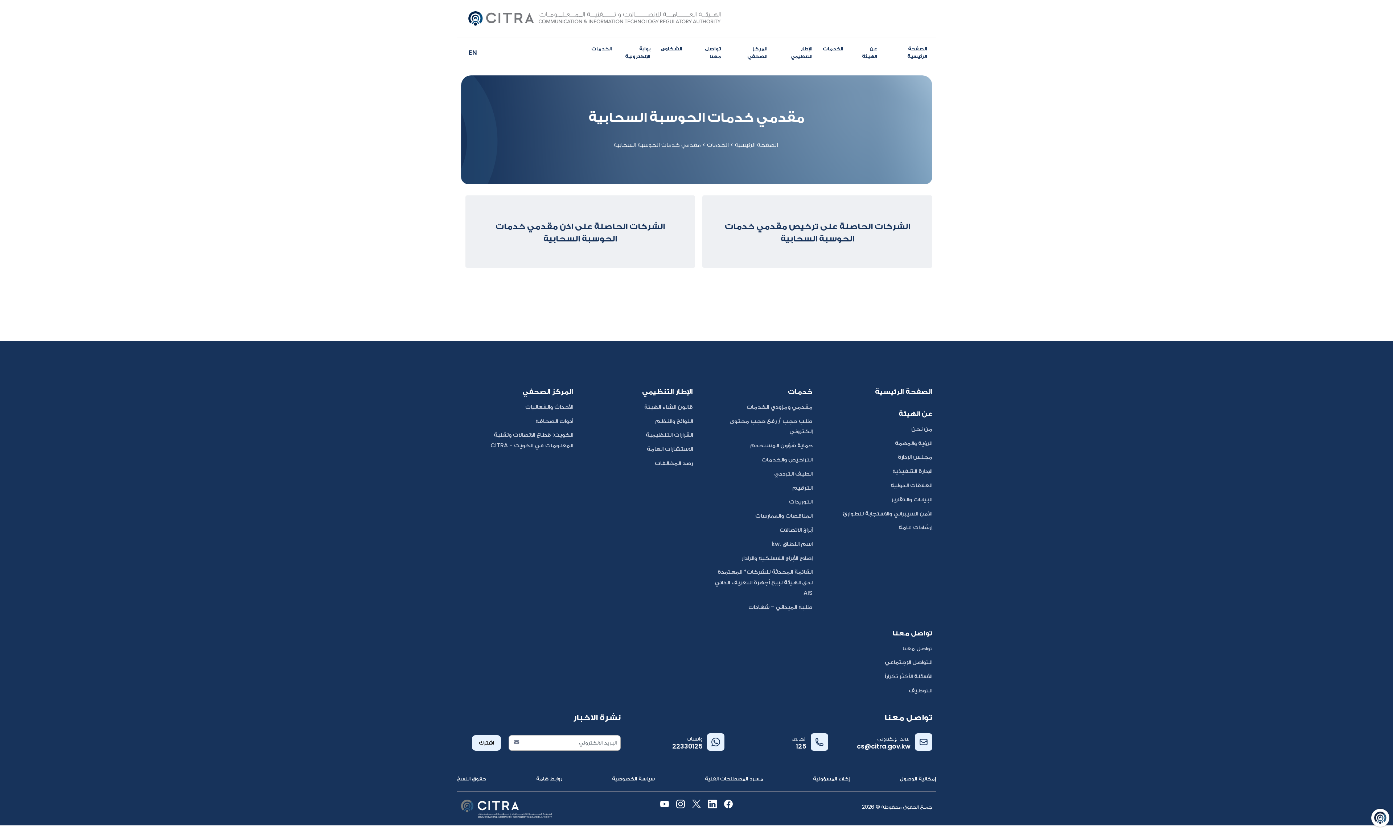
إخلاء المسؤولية (831, 778)
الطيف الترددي (793, 473)
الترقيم (802, 488)
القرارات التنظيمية (669, 435)
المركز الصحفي (757, 52)
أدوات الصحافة (554, 421)
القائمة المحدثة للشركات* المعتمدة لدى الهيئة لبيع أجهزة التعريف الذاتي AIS (764, 582)
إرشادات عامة (915, 527)
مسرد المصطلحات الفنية (734, 778)
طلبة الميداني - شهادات (780, 607)
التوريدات (801, 501)
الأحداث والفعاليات (549, 407)
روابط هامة (549, 778)
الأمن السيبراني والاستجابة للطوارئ (887, 513)
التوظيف (920, 690)
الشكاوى (671, 48)
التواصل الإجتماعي (908, 662)
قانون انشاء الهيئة (668, 407)
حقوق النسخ (471, 778)
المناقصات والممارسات (784, 515)
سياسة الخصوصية (633, 778)
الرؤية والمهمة (913, 443)
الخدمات (833, 48)
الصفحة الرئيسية (917, 52)
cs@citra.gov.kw (884, 746)
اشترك (486, 742)
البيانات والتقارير (911, 499)
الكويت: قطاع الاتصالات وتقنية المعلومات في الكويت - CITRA (531, 440)
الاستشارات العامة (670, 449)
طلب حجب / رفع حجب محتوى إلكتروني (771, 426)
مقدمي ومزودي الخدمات (780, 407)
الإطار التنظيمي (801, 52)
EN (473, 52)
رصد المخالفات (674, 463)
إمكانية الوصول (918, 778)
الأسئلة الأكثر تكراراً (908, 676)
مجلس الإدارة (915, 457)
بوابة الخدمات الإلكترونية (620, 52)
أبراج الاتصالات (796, 530)
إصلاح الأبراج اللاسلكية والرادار (777, 558)
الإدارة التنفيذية (912, 471)
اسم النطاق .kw (792, 544)
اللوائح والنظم (674, 421)
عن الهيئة (869, 52)
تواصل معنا (713, 52)
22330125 (687, 746)
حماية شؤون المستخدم (781, 445)
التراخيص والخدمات (787, 459)
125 (801, 746)
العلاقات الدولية (911, 485)
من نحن (921, 429)
